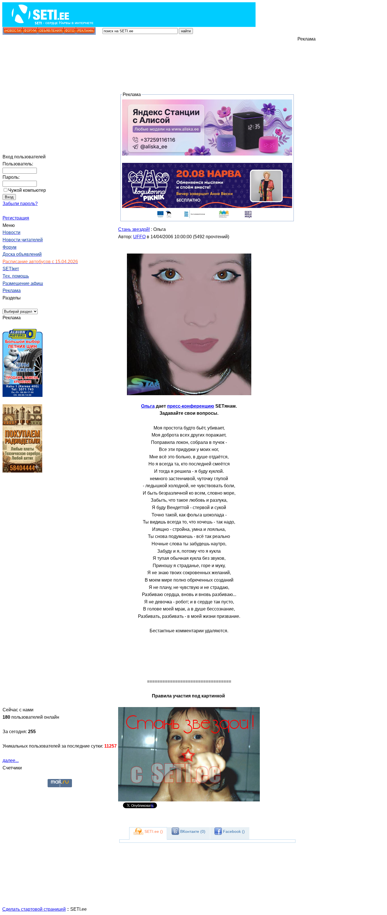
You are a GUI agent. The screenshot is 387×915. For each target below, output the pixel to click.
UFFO (139, 236)
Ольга (148, 406)
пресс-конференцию (190, 406)
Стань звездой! (134, 229)
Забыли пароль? (20, 203)
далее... (11, 760)
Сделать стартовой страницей (34, 909)
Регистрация (16, 218)
